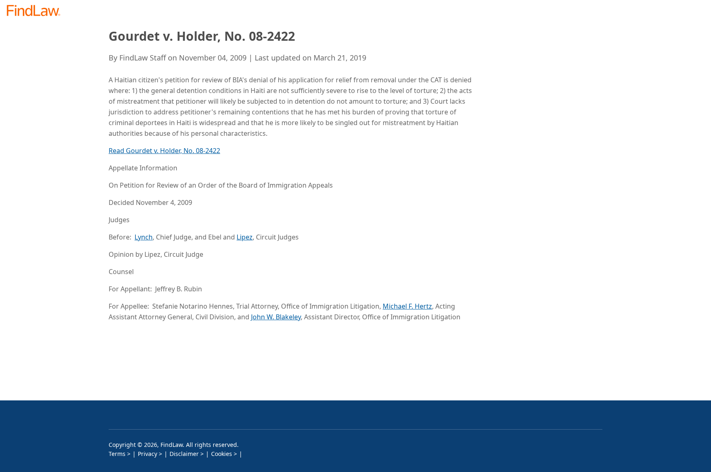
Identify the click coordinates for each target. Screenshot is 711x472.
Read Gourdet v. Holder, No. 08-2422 (164, 150)
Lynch (144, 237)
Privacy (147, 454)
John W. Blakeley (276, 316)
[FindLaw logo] (37, 11)
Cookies (221, 454)
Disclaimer (184, 454)
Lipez (245, 237)
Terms (117, 454)
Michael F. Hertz (407, 306)
